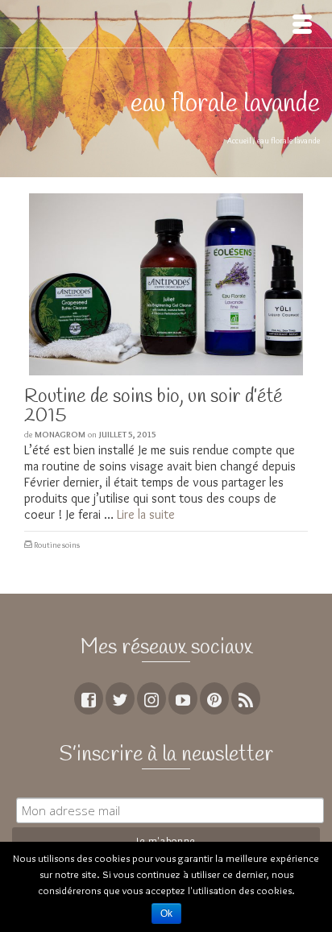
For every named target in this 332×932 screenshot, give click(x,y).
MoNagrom (60, 434)
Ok (166, 913)
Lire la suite (146, 514)
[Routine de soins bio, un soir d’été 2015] (166, 284)
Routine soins (57, 545)
